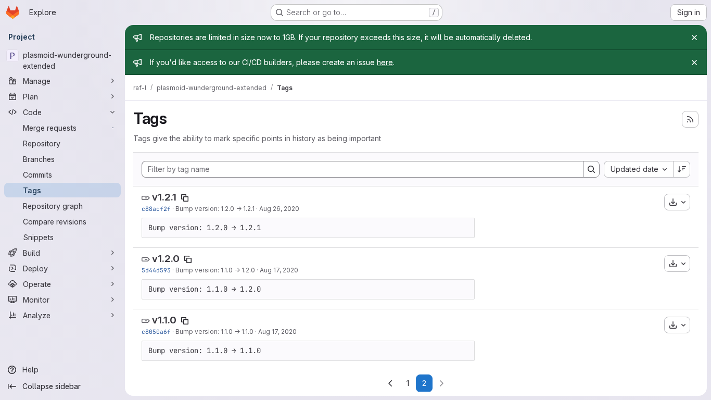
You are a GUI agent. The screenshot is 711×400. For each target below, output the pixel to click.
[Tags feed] (690, 119)
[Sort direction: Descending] (682, 169)
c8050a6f (156, 331)
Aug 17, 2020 (279, 270)
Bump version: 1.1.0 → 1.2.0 (215, 270)
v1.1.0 (164, 320)
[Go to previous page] (390, 383)
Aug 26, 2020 (279, 209)
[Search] (591, 169)
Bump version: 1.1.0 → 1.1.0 (214, 331)
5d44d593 (156, 270)
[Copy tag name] (185, 198)
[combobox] (638, 169)
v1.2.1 (164, 197)
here (385, 62)
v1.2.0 (166, 259)
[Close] (694, 37)
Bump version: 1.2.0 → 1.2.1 (215, 209)
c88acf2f (156, 209)
